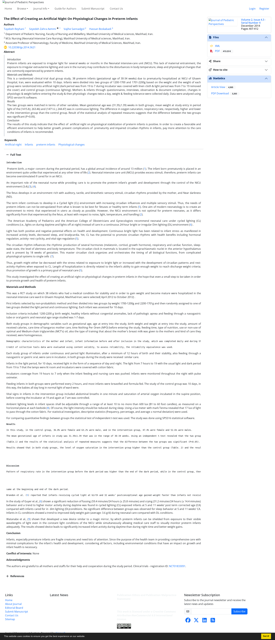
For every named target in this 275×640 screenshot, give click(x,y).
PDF (222, 51)
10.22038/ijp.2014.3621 (21, 47)
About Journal (13, 604)
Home (8, 8)
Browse (21, 8)
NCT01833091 (177, 566)
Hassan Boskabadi (100, 29)
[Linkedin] (204, 621)
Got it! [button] (266, 636)
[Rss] (213, 621)
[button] (86, 636)
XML (217, 46)
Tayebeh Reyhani (14, 29)
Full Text (15, 154)
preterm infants (45, 144)
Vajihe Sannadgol (74, 29)
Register (264, 8)
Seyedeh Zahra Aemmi (42, 29)
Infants (29, 144)
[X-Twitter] (196, 621)
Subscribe (239, 611)
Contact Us (116, 8)
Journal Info (40, 8)
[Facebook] (188, 621)
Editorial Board (14, 608)
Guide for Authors (65, 8)
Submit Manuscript (92, 8)
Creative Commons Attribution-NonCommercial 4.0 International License (146, 615)
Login (252, 8)
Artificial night (13, 144)
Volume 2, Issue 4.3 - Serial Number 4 (253, 21)
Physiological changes (71, 144)
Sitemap (10, 619)
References (17, 576)
